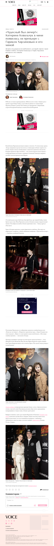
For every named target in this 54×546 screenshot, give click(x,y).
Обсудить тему (45, 56)
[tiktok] (9, 523)
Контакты (8, 526)
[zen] (14, 521)
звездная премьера (21, 60)
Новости (12, 29)
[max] (11, 523)
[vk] (9, 521)
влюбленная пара (12, 60)
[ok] (6, 523)
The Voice (11, 2)
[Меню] (6, 2)
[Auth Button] (47, 2)
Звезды (7, 29)
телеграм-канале (32, 486)
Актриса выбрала (10, 407)
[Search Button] (45, 2)
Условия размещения (10, 528)
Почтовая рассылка (42, 2)
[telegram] (11, 521)
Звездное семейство (31, 60)
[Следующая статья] (27, 510)
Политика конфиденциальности (12, 530)
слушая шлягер (36, 420)
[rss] (6, 521)
